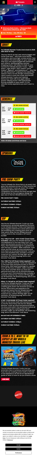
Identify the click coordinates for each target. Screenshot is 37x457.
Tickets (19, 36)
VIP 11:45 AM (19, 132)
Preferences (18, 452)
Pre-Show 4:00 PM (21, 117)
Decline (18, 449)
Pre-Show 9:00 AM (21, 105)
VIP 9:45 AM (19, 109)
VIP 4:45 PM (19, 121)
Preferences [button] (10, 440)
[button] (35, 2)
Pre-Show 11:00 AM (21, 129)
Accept (18, 445)
